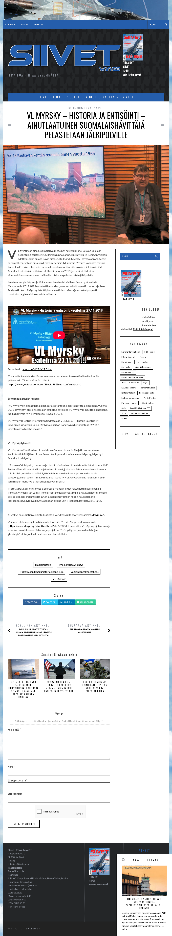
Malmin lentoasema (130, 398)
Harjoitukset (127, 362)
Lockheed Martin (147, 392)
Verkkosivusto (15, 794)
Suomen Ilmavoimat (139, 413)
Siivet (123, 413)
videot (124, 418)
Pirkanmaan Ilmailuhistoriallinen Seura (41, 571)
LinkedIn (67, 602)
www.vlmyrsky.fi (94, 514)
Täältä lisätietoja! (143, 329)
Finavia (143, 357)
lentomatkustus (148, 387)
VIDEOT (91, 97)
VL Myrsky (59, 578)
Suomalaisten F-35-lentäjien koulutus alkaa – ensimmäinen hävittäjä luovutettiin (59, 686)
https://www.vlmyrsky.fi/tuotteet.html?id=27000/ (37, 525)
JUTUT (75, 97)
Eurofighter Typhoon (130, 352)
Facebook (32, 602)
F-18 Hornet (149, 352)
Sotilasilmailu (78, 108)
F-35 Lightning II (128, 357)
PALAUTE (127, 97)
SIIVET (25, 24)
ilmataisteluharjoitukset (132, 377)
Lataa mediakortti (17, 899)
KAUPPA (109, 97)
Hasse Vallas (142, 362)
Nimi (11, 767)
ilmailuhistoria (43, 564)
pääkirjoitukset (147, 403)
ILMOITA (39, 24)
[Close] (123, 860)
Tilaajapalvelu (15, 892)
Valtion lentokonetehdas (85, 571)
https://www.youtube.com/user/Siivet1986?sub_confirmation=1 (44, 384)
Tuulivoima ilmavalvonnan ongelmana (85, 628)
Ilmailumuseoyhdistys (70, 564)
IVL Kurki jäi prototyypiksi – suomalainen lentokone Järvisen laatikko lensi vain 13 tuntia (33, 630)
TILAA (42, 97)
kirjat (145, 382)
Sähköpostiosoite (17, 780)
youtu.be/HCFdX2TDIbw (37, 369)
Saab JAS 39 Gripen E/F (140, 408)
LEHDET (58, 97)
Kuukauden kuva (128, 387)
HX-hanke (126, 367)
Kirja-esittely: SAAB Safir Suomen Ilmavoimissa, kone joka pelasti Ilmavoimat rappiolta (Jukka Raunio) (23, 690)
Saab (123, 408)
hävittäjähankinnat (143, 367)
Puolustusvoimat (129, 403)
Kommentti (14, 730)
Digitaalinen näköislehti (20, 888)
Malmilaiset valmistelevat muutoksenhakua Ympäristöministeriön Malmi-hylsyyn (144, 904)
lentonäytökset (128, 392)
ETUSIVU (10, 24)
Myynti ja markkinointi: (19, 896)
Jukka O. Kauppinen (130, 382)
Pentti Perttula (150, 398)
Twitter (50, 602)
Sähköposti (86, 602)
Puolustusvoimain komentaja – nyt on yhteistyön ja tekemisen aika (94, 686)
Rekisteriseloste (16, 906)
